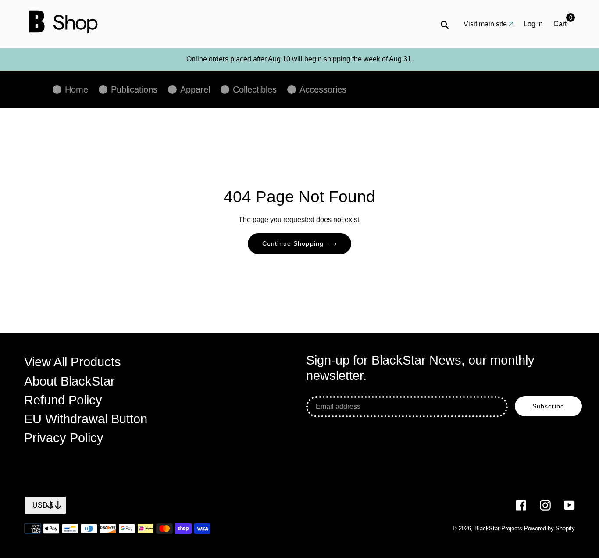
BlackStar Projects (498, 528)
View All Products (72, 362)
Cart (562, 23)
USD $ (42, 505)
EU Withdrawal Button (85, 419)
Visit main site (485, 24)
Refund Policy (63, 400)
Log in (533, 24)
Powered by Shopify (549, 528)
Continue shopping (293, 243)
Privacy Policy (63, 438)
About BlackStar (69, 381)
